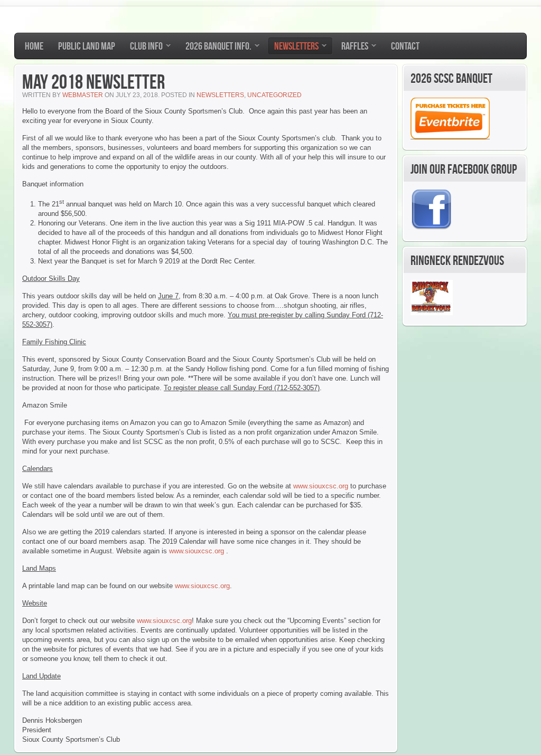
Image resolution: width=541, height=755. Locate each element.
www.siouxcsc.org (320, 486)
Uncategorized (274, 95)
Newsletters (220, 95)
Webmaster (82, 95)
